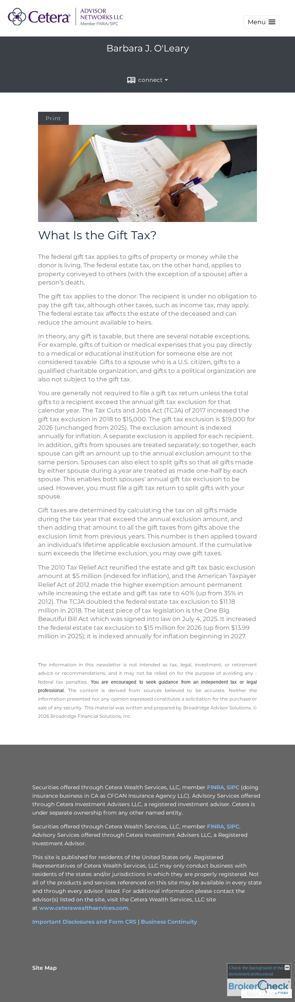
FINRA (215, 787)
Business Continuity (169, 921)
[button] (262, 22)
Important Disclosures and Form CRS (84, 921)
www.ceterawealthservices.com (83, 907)
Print (53, 118)
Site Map (44, 967)
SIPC (233, 787)
